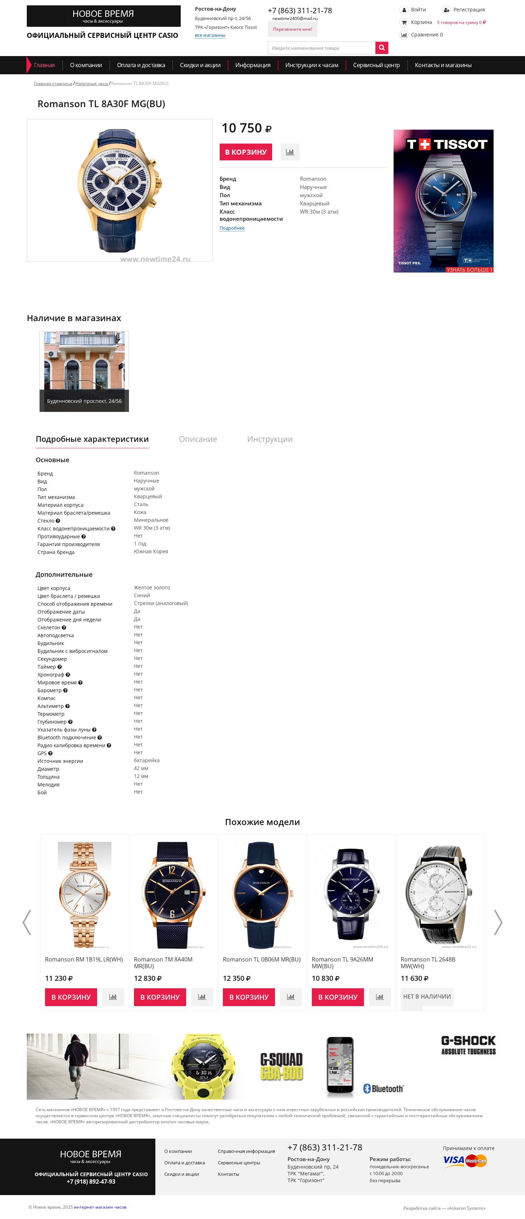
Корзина (446, 22)
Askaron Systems (466, 1208)
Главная (44, 65)
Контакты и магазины (443, 65)
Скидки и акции (200, 65)
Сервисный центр (376, 65)
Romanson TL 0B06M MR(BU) (262, 959)
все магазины (210, 35)
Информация (252, 65)
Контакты (228, 1174)
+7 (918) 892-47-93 (91, 1181)
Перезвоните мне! (292, 29)
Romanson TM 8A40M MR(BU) (163, 962)
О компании (86, 65)
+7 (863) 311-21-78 (300, 10)
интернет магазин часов (100, 1207)
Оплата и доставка (141, 65)
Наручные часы (91, 83)
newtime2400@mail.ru (295, 18)
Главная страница (53, 83)
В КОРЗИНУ (246, 152)
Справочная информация (246, 1151)
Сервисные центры (239, 1162)
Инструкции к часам (311, 65)
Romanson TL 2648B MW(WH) (428, 962)
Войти (418, 9)
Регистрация (468, 9)
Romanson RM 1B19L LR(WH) (84, 959)
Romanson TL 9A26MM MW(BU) (342, 962)
